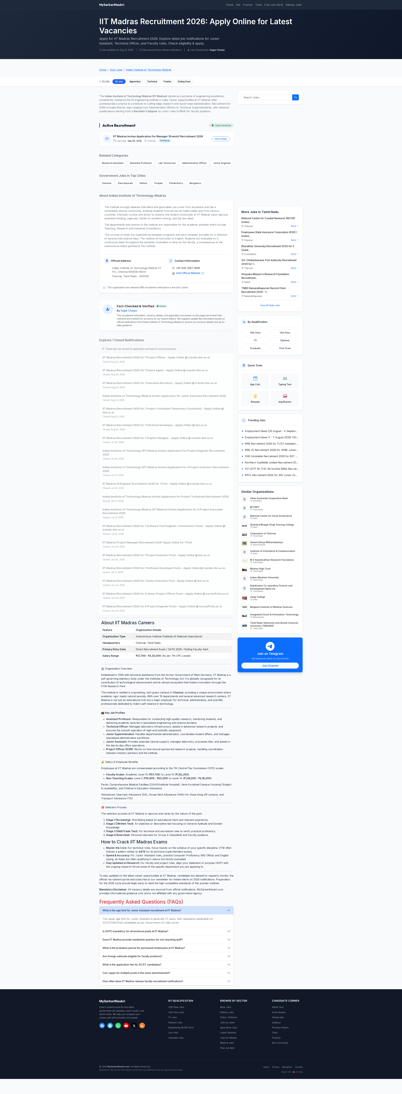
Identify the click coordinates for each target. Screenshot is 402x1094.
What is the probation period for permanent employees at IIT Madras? (144, 947)
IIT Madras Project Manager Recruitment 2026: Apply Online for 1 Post (147, 542)
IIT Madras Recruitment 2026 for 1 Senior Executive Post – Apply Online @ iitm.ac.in (156, 580)
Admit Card (278, 1007)
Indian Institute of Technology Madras (148, 69)
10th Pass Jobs (176, 1007)
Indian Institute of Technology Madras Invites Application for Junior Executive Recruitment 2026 (164, 395)
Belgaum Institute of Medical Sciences (271, 607)
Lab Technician (167, 163)
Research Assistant (112, 163)
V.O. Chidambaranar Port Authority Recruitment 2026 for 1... (268, 262)
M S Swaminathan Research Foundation (272, 559)
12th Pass (285, 332)
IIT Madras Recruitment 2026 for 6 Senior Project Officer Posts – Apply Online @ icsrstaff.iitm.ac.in (166, 593)
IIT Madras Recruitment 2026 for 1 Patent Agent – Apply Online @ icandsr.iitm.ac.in (155, 370)
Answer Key (278, 1017)
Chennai (106, 183)
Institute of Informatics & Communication (272, 551)
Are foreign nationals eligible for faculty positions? (132, 956)
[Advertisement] (270, 155)
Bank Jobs (225, 1007)
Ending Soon (184, 81)
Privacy (275, 1067)
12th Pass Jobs (176, 1012)
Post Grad (284, 348)
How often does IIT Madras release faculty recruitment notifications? (143, 981)
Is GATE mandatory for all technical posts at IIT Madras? (135, 931)
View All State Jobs (270, 305)
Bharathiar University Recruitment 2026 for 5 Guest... (267, 248)
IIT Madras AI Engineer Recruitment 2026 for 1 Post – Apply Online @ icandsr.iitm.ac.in (157, 483)
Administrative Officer (194, 163)
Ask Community (280, 1042)
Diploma (284, 340)
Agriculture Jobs (228, 1027)
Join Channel (270, 665)
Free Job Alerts (273, 4)
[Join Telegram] (110, 1025)
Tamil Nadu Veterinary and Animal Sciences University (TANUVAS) (274, 624)
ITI (255, 340)
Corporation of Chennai (263, 533)
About (266, 1067)
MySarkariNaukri (111, 5)
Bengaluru (195, 183)
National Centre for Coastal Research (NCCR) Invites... (268, 220)
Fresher (167, 81)
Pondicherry (176, 183)
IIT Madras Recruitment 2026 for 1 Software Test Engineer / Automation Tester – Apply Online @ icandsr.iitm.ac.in (164, 527)
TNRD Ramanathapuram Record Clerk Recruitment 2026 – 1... (263, 290)
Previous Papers (280, 1027)
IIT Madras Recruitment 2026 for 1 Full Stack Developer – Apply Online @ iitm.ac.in (155, 425)
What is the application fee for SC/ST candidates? (132, 964)
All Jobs (119, 81)
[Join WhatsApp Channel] (118, 1025)
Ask (238, 4)
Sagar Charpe (129, 310)
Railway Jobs (294, 4)
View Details (220, 138)
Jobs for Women (228, 1037)
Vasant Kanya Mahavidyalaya (266, 542)
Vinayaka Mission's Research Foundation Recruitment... (265, 276)
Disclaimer (287, 1067)
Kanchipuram (125, 183)
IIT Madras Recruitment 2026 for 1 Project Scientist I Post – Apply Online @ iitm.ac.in (156, 555)
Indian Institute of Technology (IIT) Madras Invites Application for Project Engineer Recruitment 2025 (164, 452)
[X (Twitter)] (134, 1025)
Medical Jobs (227, 1042)
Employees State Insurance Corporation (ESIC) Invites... (269, 234)
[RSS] (142, 1025)
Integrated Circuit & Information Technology (274, 614)
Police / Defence (228, 1017)
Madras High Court (260, 568)
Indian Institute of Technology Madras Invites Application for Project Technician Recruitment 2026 (166, 496)
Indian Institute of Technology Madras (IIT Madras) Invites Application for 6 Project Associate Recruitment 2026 (163, 511)
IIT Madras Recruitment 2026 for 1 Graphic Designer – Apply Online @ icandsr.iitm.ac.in (158, 438)
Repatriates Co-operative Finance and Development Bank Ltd (271, 587)
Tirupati (158, 183)
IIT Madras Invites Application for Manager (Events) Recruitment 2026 (158, 136)
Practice (248, 4)
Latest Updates (228, 1032)
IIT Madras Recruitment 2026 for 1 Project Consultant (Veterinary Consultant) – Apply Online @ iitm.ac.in (163, 410)
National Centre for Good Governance (271, 515)
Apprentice (135, 81)
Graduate (255, 348)
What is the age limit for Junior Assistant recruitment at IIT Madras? (142, 910)
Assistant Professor (141, 163)
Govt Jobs (116, 69)
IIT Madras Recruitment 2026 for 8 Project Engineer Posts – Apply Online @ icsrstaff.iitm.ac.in (162, 606)
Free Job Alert (227, 1048)
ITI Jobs (172, 1017)
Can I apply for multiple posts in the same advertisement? (136, 972)
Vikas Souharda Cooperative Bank (269, 498)
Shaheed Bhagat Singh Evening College (272, 524)
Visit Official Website (188, 273)
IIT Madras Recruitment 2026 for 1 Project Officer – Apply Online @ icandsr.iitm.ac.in (156, 357)
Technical (152, 81)
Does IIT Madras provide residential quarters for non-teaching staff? (143, 939)
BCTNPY (254, 507)
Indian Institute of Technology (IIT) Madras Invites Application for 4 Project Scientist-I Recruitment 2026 (166, 469)
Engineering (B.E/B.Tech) (181, 1027)
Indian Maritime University (264, 577)
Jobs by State (227, 1022)
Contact (299, 1067)
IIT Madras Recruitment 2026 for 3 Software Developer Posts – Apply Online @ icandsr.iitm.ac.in (164, 568)
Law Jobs (173, 1032)
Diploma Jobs (175, 1022)
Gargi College (257, 597)
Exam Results (279, 1012)
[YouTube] (126, 1025)
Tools (258, 4)
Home (229, 4)
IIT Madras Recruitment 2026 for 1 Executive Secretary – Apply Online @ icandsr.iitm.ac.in (160, 383)
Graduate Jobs (176, 1037)
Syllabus (276, 1022)
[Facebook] (102, 1025)
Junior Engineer (222, 163)
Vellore (143, 183)
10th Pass (255, 332)
